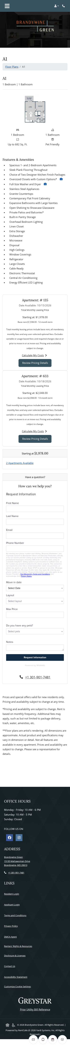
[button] (56, 6)
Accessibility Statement (16, 976)
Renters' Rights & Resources (18, 946)
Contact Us (9, 966)
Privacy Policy (11, 926)
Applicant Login (12, 904)
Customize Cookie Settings (17, 986)
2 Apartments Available (19, 463)
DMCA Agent (11, 936)
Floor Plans (11, 66)
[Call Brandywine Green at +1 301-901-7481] (64, 6)
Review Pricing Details (37, 363)
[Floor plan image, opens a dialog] (35, 109)
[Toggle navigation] (7, 6)
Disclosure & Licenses (15, 955)
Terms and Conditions (16, 915)
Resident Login (12, 893)
